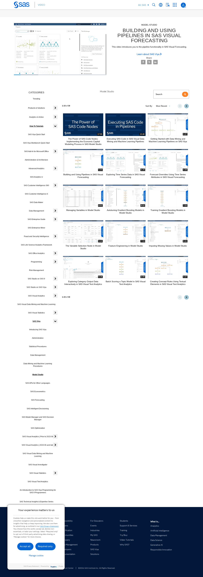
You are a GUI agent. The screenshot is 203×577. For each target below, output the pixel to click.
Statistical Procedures (38, 346)
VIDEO (41, 4)
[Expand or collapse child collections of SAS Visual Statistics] (55, 312)
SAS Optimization (38, 428)
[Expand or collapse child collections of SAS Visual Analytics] (55, 295)
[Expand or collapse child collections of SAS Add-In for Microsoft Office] (55, 151)
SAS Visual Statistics (36, 313)
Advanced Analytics (36, 168)
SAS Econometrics (37, 392)
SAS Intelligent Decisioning (38, 409)
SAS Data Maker (36, 202)
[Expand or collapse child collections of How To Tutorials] (55, 126)
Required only (45, 546)
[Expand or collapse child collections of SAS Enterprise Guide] (55, 219)
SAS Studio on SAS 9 (36, 279)
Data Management (36, 211)
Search (154, 5)
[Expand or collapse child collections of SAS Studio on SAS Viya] (55, 287)
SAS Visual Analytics (36, 296)
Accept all (25, 546)
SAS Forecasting (38, 400)
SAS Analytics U (36, 177)
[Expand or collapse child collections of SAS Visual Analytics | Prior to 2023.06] (55, 436)
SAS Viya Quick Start (36, 134)
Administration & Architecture (36, 160)
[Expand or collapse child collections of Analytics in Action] (55, 117)
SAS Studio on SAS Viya (36, 287)
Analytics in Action (36, 117)
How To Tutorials (36, 126)
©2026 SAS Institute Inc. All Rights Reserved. (96, 568)
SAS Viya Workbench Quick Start (36, 143)
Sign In (183, 5)
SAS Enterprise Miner (36, 228)
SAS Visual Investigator (37, 465)
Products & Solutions (36, 108)
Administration (38, 338)
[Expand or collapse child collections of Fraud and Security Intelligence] (55, 236)
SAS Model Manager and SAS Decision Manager (38, 418)
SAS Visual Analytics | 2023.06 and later (38, 445)
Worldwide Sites (161, 5)
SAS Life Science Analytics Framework (36, 245)
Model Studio (37, 375)
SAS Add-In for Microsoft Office (36, 151)
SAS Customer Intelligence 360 (36, 185)
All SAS (142, 5)
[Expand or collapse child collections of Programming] (55, 261)
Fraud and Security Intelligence (36, 236)
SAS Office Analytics (36, 253)
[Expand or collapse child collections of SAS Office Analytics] (55, 253)
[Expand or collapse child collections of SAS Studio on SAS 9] (55, 278)
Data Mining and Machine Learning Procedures (37, 365)
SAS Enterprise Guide (36, 219)
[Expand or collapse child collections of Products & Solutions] (55, 108)
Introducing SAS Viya (37, 330)
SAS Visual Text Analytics (38, 482)
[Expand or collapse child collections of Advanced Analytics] (55, 168)
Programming (36, 262)
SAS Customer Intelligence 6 (36, 194)
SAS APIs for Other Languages (37, 383)
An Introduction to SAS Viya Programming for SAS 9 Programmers (38, 491)
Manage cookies (36, 555)
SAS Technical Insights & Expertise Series (36, 502)
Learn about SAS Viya (148, 54)
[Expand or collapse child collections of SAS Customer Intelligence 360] (55, 185)
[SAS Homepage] (23, 5)
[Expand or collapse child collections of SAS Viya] (55, 321)
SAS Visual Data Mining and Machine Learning (36, 304)
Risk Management (36, 270)
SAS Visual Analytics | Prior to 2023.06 (37, 437)
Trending (36, 99)
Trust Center (68, 568)
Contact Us (168, 5)
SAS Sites (175, 5)
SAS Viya (36, 321)
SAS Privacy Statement (49, 526)
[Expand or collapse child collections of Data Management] (55, 210)
